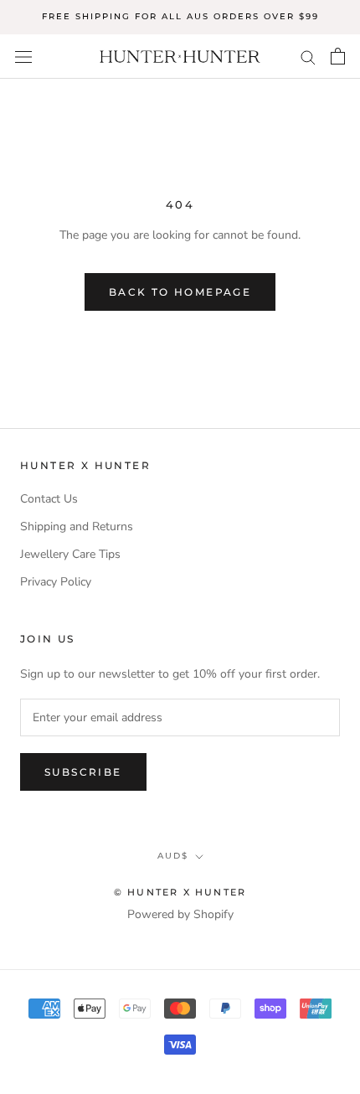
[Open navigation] (23, 56)
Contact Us (49, 499)
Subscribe (83, 772)
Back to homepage (180, 292)
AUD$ (172, 855)
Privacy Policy (55, 582)
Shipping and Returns (76, 526)
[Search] (308, 56)
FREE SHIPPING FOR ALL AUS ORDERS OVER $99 (180, 16)
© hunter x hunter (180, 892)
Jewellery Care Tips (70, 554)
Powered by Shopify (180, 914)
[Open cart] (338, 56)
